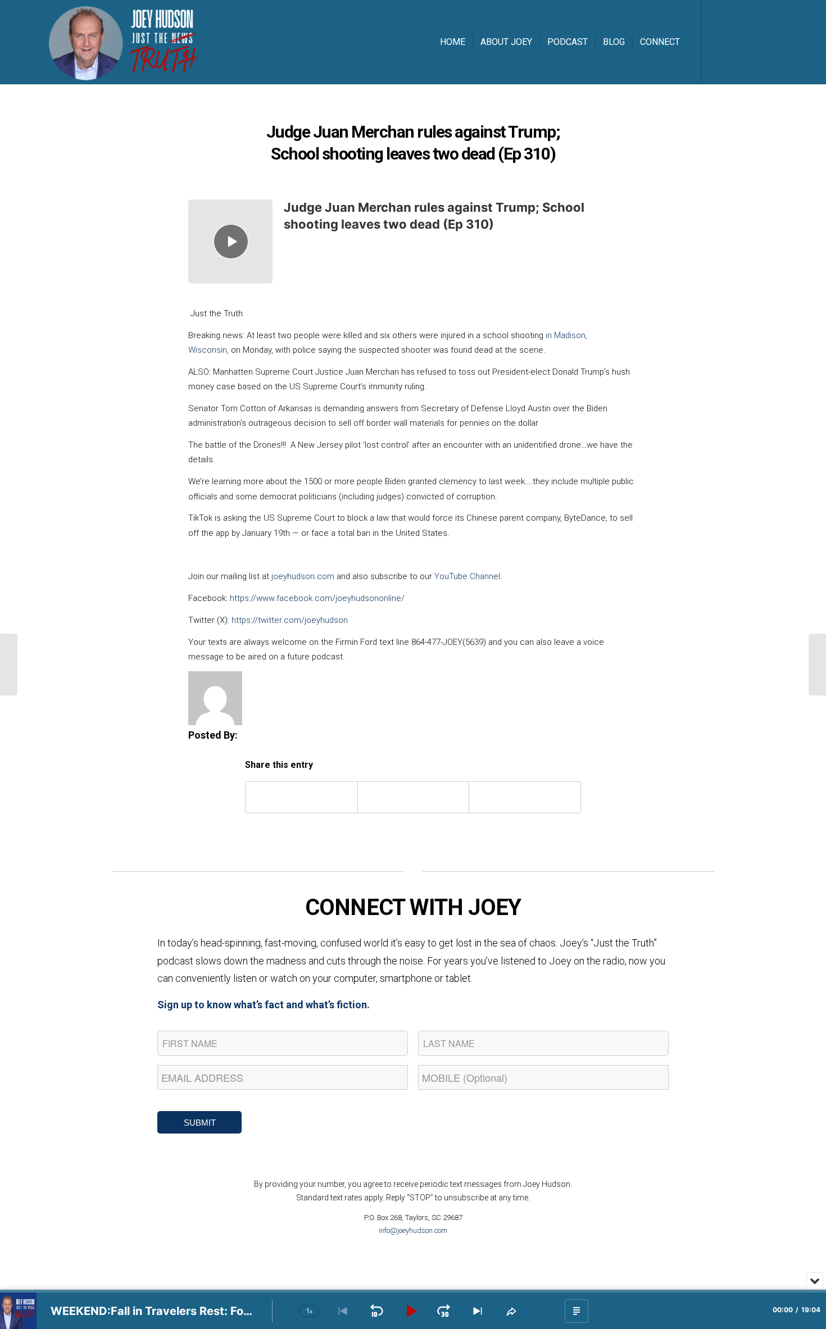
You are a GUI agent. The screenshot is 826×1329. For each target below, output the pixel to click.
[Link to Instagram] (753, 41)
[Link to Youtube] (769, 41)
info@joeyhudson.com (413, 1230)
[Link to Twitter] (736, 41)
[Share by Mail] (524, 797)
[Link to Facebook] (719, 41)
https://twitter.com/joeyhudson (290, 620)
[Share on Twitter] (413, 797)
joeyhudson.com (302, 576)
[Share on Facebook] (301, 797)
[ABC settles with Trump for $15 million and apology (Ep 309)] (8, 664)
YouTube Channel (467, 576)
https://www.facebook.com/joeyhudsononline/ (317, 598)
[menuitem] (453, 42)
